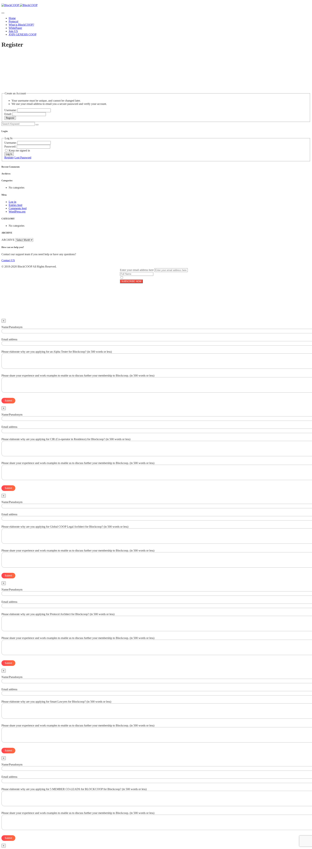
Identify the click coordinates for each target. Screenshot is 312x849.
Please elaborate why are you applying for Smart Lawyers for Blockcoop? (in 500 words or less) (56, 701)
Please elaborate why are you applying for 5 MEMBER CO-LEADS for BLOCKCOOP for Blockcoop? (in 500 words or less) (74, 789)
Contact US (8, 260)
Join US (13, 31)
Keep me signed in (19, 150)
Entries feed (15, 205)
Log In (9, 154)
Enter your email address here (137, 269)
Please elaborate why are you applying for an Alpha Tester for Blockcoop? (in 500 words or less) (56, 351)
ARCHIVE (8, 239)
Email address (9, 339)
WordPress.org (17, 211)
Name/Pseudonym (11, 327)
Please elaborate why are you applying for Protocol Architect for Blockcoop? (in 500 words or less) (57, 614)
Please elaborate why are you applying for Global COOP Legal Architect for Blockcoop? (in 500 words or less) (64, 526)
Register (10, 118)
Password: (10, 146)
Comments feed (18, 208)
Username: (10, 110)
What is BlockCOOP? (21, 24)
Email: (8, 114)
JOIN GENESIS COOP (22, 34)
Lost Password (22, 157)
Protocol (13, 21)
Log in (12, 201)
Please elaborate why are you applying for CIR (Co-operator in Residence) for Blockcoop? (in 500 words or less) (65, 439)
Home (12, 18)
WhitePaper (15, 27)
